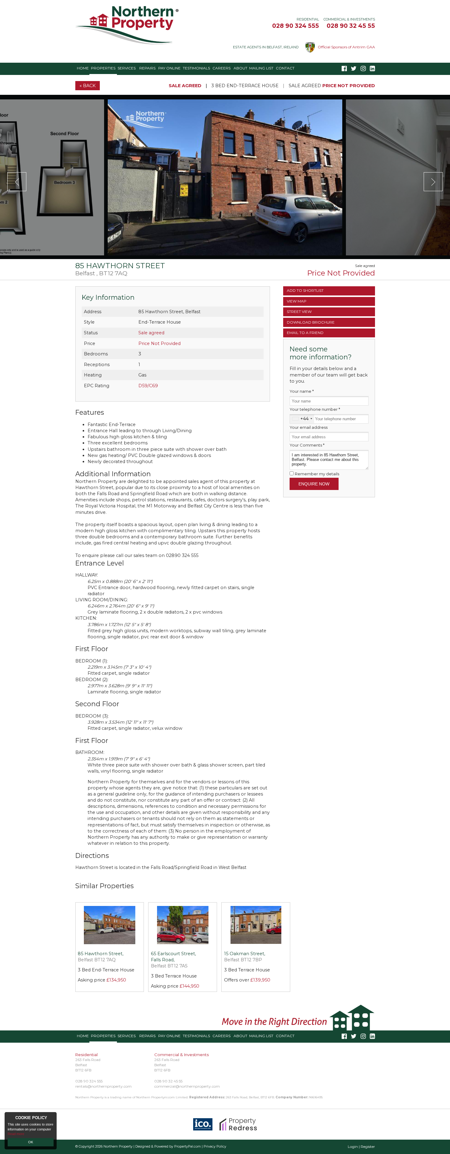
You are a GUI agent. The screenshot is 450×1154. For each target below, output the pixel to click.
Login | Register (361, 1146)
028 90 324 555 (295, 25)
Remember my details (317, 473)
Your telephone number (315, 409)
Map (296, 301)
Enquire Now (313, 483)
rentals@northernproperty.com (103, 1086)
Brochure (311, 322)
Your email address (309, 427)
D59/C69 (148, 385)
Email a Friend (305, 332)
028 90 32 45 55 (351, 25)
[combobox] (302, 418)
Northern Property (118, 1146)
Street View (299, 311)
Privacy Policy (215, 1146)
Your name (302, 391)
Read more (16, 1134)
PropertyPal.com (187, 1146)
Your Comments (307, 445)
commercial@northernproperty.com (187, 1086)
